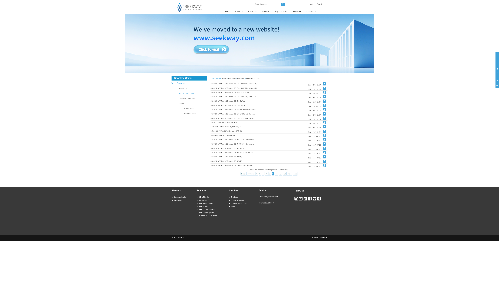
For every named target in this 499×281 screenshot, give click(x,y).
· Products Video (189, 114)
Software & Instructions (239, 203)
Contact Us (311, 11)
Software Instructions (187, 98)
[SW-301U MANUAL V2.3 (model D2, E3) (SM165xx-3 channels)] (324, 115)
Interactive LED (204, 200)
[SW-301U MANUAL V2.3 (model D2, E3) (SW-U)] (324, 102)
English (319, 4)
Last (295, 174)
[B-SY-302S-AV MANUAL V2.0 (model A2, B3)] (324, 132)
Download (181, 83)
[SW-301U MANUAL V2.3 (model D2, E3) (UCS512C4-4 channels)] (324, 85)
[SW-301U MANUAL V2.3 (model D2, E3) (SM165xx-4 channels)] (324, 111)
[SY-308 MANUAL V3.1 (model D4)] (324, 136)
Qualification (178, 200)
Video (181, 103)
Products (265, 11)
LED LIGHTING (177, 1)
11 (280, 174)
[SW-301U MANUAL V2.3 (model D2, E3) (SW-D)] (324, 106)
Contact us (314, 238)
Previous (251, 174)
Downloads (296, 11)
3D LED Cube (204, 197)
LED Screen (203, 206)
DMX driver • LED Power (208, 216)
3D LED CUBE (189, 1)
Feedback (323, 238)
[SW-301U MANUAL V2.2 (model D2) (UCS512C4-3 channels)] (324, 145)
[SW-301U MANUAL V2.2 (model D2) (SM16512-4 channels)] (324, 166)
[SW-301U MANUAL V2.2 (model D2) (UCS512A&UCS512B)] (324, 154)
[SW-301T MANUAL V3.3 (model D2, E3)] (324, 123)
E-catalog (234, 197)
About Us (239, 11)
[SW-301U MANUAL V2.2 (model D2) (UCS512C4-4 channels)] (324, 141)
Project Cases (281, 11)
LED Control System (206, 213)
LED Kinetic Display (206, 203)
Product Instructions (187, 93)
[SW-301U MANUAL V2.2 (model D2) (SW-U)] (324, 158)
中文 (312, 4)
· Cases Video (188, 109)
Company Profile (180, 197)
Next (289, 174)
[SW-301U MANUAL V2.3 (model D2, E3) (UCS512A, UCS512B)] (324, 98)
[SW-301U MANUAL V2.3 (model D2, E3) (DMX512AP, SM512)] (324, 119)
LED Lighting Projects (207, 209)
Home (227, 11)
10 (276, 174)
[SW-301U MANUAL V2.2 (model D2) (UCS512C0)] (324, 149)
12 (285, 174)
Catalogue (183, 88)
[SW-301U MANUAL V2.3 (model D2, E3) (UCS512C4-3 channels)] (324, 89)
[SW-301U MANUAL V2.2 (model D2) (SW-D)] (324, 162)
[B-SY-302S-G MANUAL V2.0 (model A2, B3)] (324, 128)
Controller (252, 11)
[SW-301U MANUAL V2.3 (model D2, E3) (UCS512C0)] (324, 93)
